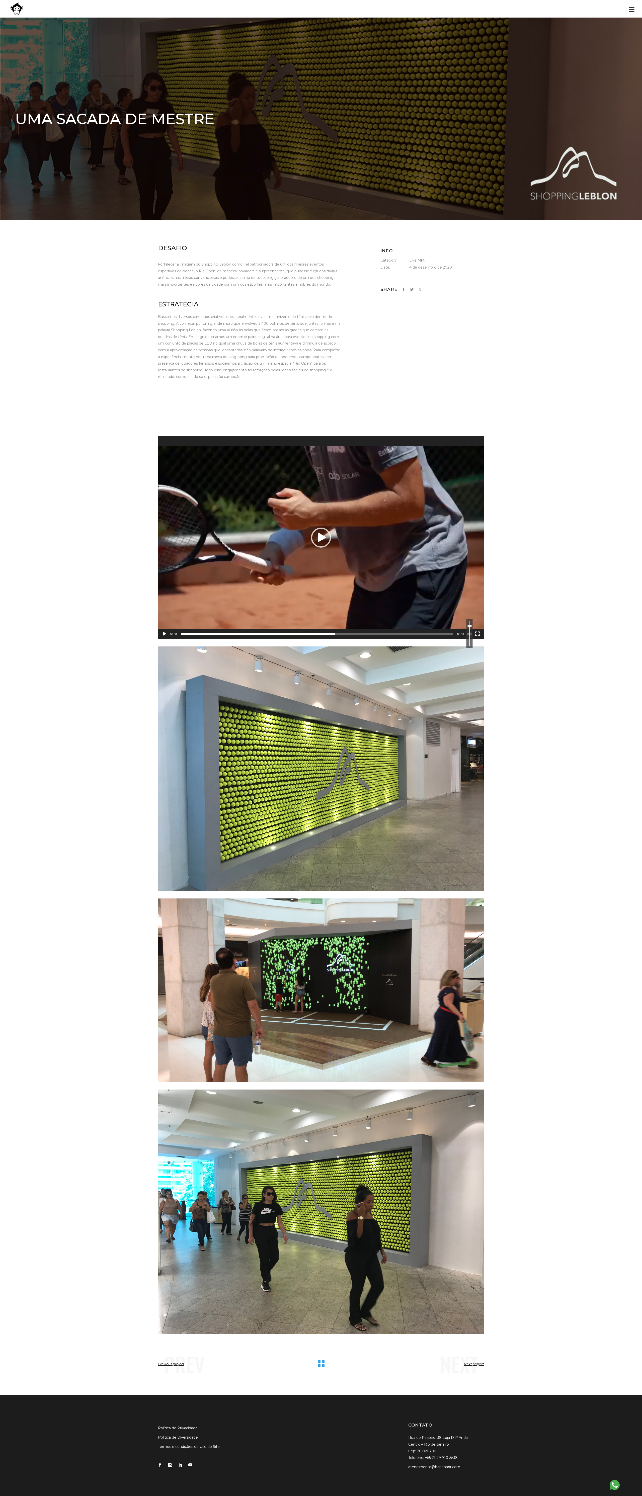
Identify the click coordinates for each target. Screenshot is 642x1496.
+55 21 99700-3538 (441, 1457)
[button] (321, 538)
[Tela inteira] (477, 633)
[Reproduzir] (164, 633)
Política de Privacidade (178, 1428)
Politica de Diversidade (178, 1437)
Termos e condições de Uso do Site (189, 1446)
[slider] (317, 634)
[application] (321, 537)
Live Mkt (417, 260)
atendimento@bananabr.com (434, 1467)
